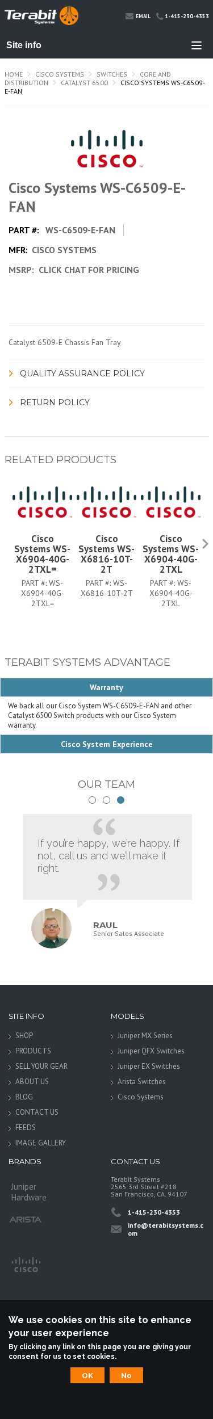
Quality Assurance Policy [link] (82, 373)
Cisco (26, 1263)
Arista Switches (142, 1081)
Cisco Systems (59, 74)
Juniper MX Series (145, 1035)
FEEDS (25, 1127)
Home (14, 74)
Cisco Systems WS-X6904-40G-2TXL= (42, 554)
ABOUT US (32, 1081)
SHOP (24, 1035)
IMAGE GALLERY (40, 1143)
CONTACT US (37, 1112)
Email (143, 16)
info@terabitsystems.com (165, 1229)
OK (87, 1375)
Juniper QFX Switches (151, 1051)
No (126, 1375)
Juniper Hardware (29, 1189)
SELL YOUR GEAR (41, 1066)
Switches (112, 74)
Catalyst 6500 (84, 82)
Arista (26, 1219)
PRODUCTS (33, 1051)
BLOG (24, 1097)
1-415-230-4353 (187, 16)
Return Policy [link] (55, 402)
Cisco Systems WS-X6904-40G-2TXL (171, 554)
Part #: (35, 583)
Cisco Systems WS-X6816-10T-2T (106, 554)
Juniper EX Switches (149, 1066)
